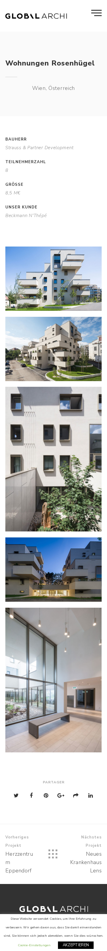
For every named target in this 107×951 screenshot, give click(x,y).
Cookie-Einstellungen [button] (34, 945)
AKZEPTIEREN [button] (76, 945)
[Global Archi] (36, 16)
